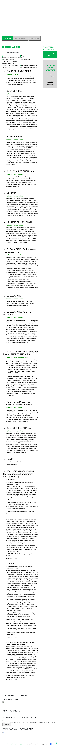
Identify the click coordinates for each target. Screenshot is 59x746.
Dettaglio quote (20, 38)
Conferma (7, 724)
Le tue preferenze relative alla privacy (36, 744)
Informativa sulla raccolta (14, 744)
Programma (7, 38)
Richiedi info (51, 54)
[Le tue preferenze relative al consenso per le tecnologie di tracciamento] (56, 743)
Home (3, 52)
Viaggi (7, 52)
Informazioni (34, 38)
